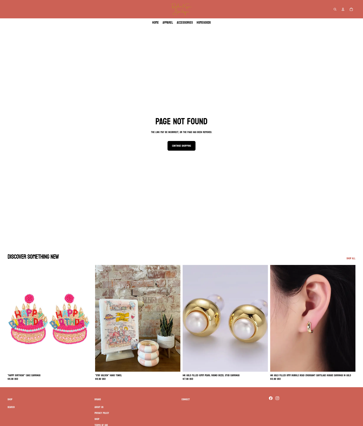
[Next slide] (87, 318)
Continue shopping (181, 145)
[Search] (335, 9)
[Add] (87, 365)
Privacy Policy (102, 413)
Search (11, 407)
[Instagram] (277, 398)
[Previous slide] (13, 318)
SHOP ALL (351, 258)
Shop (97, 419)
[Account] (343, 9)
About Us (99, 407)
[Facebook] (270, 398)
